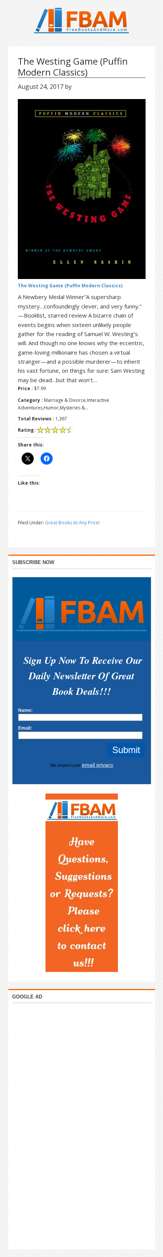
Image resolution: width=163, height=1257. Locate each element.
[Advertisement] (81, 1124)
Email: (25, 728)
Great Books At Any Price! (72, 522)
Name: (25, 710)
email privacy (97, 765)
